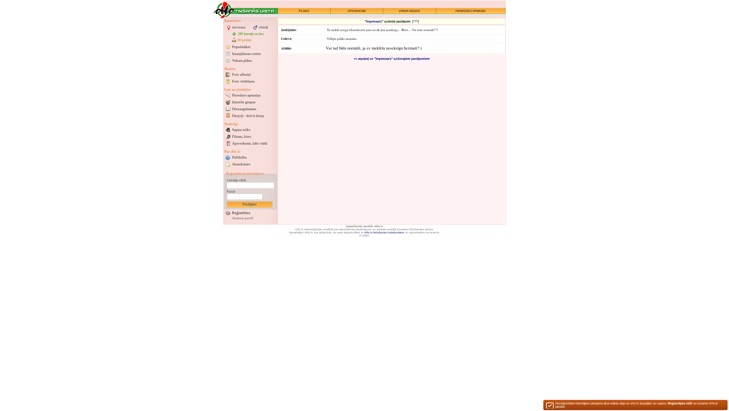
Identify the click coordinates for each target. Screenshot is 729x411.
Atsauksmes (241, 164)
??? (415, 21)
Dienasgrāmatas (244, 109)
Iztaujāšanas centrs (246, 54)
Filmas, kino (241, 136)
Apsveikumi (249, 143)
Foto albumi (241, 74)
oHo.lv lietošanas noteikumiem (384, 232)
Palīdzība (239, 157)
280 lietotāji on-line (251, 34)
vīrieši (263, 27)
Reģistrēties (241, 213)
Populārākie (241, 47)
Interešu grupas (243, 102)
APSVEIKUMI (357, 11)
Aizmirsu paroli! (243, 218)
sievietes (238, 27)
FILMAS (304, 11)
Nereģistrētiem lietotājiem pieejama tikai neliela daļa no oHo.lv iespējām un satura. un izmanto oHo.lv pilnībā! (636, 405)
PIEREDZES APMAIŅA (470, 11)
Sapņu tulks (241, 130)
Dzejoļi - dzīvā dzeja (248, 116)
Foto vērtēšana (243, 81)
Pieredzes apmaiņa (246, 95)
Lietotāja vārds (236, 180)
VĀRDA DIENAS (409, 11)
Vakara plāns (242, 60)
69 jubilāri (244, 40)
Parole (231, 192)
